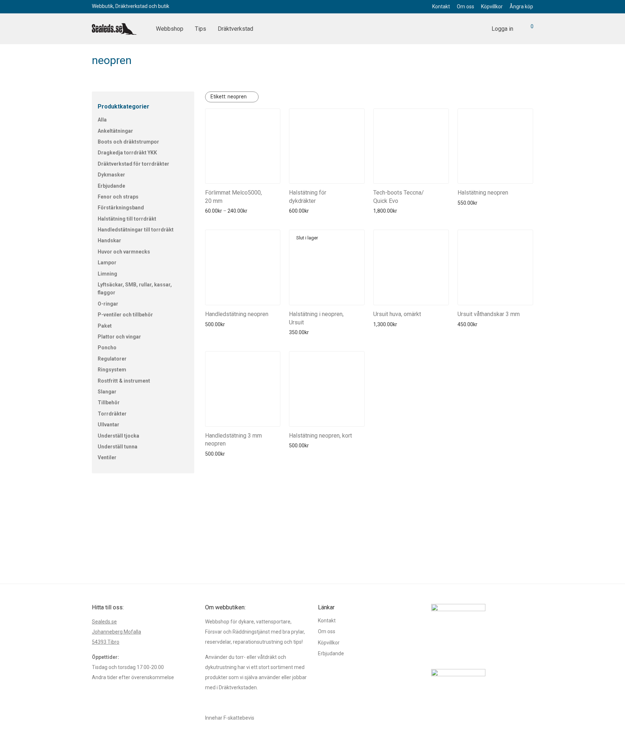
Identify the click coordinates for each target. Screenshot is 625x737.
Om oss (465, 6)
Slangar (107, 392)
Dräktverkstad (235, 28)
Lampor (107, 262)
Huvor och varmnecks (124, 252)
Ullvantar (108, 424)
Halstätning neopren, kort (320, 435)
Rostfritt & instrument (124, 381)
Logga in (502, 28)
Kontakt (441, 6)
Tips (200, 28)
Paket (105, 326)
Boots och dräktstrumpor (128, 142)
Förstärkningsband (121, 207)
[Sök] (478, 29)
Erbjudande (111, 186)
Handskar (109, 240)
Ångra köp (521, 6)
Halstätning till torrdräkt (127, 219)
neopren (229, 96)
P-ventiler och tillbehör (125, 315)
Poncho (107, 347)
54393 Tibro (105, 642)
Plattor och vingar (119, 337)
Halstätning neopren (483, 192)
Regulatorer (112, 359)
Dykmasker (111, 175)
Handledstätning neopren (236, 314)
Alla (102, 120)
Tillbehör (109, 402)
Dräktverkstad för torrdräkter (133, 164)
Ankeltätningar (115, 131)
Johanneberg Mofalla (116, 632)
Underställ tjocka (118, 436)
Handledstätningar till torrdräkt (136, 230)
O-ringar (108, 304)
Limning (107, 274)
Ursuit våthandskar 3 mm (489, 314)
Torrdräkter (112, 414)
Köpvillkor (492, 6)
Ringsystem (112, 369)
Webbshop (169, 28)
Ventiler (107, 457)
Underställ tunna (117, 447)
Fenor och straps (118, 197)
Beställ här (215, 211)
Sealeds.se (104, 622)
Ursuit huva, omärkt (397, 314)
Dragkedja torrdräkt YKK (127, 153)
